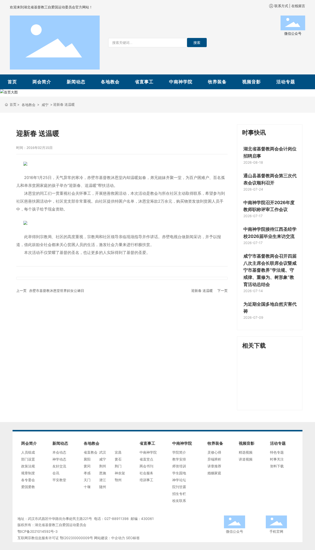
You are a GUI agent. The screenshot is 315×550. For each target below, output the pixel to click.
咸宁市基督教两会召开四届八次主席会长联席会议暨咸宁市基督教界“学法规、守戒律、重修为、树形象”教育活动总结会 (270, 270)
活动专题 (285, 81)
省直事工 (144, 81)
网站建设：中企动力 (109, 538)
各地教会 (110, 81)
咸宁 (45, 105)
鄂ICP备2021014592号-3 (37, 531)
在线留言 (298, 6)
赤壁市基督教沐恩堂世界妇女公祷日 (56, 290)
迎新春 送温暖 (202, 290)
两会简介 (41, 81)
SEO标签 (133, 538)
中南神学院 (180, 81)
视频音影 (251, 81)
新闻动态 (76, 81)
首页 (12, 81)
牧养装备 (217, 81)
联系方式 (281, 6)
